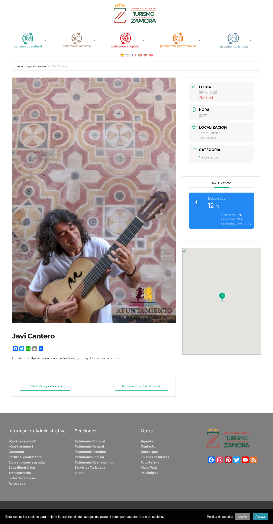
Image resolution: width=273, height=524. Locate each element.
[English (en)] (128, 55)
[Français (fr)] (134, 55)
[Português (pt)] (140, 55)
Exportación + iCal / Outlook (141, 386)
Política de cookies (220, 516)
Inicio (19, 66)
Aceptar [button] (260, 516)
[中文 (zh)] (151, 55)
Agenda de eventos (38, 66)
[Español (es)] (122, 55)
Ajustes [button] (242, 516)
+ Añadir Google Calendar (45, 386)
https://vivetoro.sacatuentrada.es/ (53, 358)
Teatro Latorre (109, 358)
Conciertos (210, 157)
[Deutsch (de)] (145, 55)
